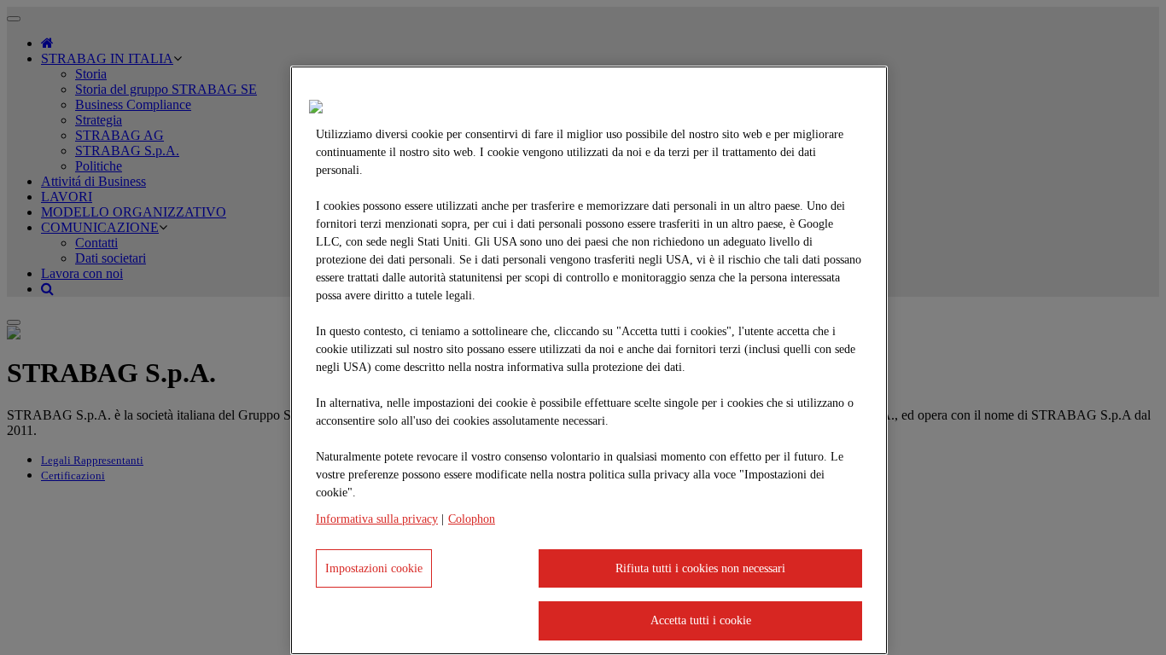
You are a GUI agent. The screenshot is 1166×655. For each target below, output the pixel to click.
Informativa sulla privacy (377, 519)
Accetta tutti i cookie (700, 620)
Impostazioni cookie (374, 568)
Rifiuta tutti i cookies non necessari (700, 568)
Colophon (471, 519)
